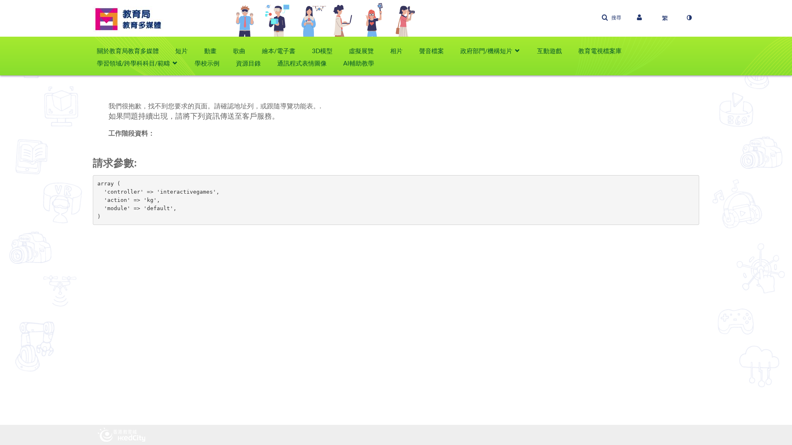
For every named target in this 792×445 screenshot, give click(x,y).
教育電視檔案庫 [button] (600, 50)
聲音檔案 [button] (431, 50)
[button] (611, 17)
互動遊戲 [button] (549, 50)
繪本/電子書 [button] (278, 50)
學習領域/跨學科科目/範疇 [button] (133, 63)
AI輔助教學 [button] (358, 63)
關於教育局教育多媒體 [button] (128, 50)
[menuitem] (132, 50)
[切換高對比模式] (689, 17)
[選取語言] (664, 17)
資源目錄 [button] (248, 63)
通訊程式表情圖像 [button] (302, 63)
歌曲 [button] (239, 50)
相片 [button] (396, 50)
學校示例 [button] (207, 63)
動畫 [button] (210, 50)
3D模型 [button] (322, 50)
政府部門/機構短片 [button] (486, 50)
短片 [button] (181, 50)
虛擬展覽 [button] (361, 50)
